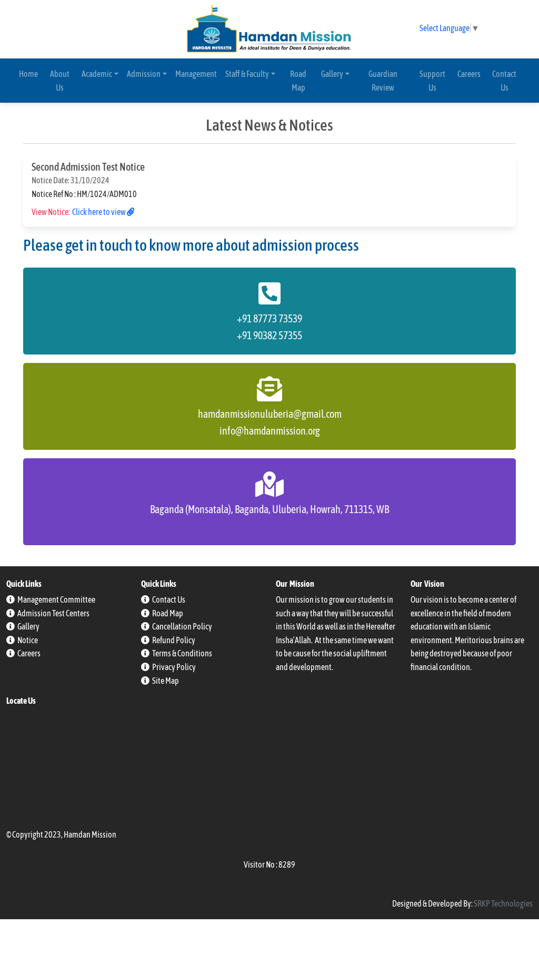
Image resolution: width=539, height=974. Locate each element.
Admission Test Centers (53, 613)
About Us (59, 80)
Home (28, 73)
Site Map (165, 680)
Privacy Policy (174, 667)
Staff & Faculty (247, 73)
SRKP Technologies (503, 903)
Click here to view (99, 212)
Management (196, 73)
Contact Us (504, 80)
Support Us (432, 80)
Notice (27, 640)
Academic (97, 73)
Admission (144, 73)
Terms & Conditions (182, 653)
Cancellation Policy (182, 626)
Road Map (298, 80)
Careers (469, 73)
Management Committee (56, 599)
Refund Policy (173, 640)
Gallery (332, 73)
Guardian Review (382, 80)
